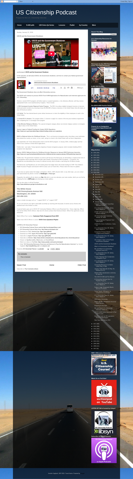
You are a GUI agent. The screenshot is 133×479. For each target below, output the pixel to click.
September (98, 182)
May (96, 192)
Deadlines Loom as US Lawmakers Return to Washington (104, 316)
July (96, 187)
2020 (94, 167)
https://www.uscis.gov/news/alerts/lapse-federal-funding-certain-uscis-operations (39, 131)
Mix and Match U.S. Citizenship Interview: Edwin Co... (103, 308)
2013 (94, 333)
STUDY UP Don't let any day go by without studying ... (104, 212)
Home (19, 25)
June (96, 189)
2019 (94, 170)
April (96, 194)
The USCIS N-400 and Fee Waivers (104, 277)
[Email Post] (48, 249)
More (94, 25)
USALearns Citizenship (100, 299)
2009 (94, 343)
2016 (94, 326)
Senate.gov (44, 173)
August (97, 184)
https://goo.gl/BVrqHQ (44, 235)
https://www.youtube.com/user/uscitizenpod (50, 242)
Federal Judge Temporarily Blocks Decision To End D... (104, 288)
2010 (94, 341)
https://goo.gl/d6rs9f (45, 231)
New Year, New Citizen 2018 (102, 320)
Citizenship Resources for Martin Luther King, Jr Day (103, 265)
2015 (94, 329)
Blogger (82, 473)
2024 (94, 157)
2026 (94, 152)
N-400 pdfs (30, 25)
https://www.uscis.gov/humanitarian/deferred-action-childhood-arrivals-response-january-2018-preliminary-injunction (49, 154)
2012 (94, 336)
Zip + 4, (43, 177)
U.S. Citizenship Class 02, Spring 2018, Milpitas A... (103, 284)
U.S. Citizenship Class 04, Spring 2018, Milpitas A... (103, 253)
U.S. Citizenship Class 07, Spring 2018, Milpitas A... (103, 208)
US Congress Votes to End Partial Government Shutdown (104, 240)
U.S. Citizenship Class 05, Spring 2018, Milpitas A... (103, 236)
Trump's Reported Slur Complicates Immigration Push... (104, 257)
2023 (94, 160)
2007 (94, 348)
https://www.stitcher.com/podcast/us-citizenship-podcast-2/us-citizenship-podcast (56, 238)
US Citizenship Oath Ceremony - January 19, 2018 (103, 216)
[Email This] (51, 249)
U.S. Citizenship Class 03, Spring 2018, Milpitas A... (103, 261)
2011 (94, 338)
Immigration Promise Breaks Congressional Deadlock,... (102, 232)
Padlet (72, 25)
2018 (94, 172)
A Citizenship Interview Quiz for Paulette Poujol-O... (103, 280)
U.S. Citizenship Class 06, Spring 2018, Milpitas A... (103, 228)
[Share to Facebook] (57, 249)
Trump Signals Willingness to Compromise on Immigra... (102, 292)
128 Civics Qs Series (46, 25)
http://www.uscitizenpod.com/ (50, 229)
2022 (94, 162)
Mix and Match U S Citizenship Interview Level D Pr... (103, 249)
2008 (94, 346)
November (98, 177)
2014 (94, 331)
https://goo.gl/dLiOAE (50, 233)
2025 (94, 155)
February (97, 199)
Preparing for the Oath (100, 305)
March (97, 197)
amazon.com (46, 246)
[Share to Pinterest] (59, 249)
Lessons (62, 25)
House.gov (52, 173)
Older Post (82, 265)
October (97, 179)
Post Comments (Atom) (31, 269)
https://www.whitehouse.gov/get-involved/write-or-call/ (32, 184)
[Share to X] (55, 249)
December (98, 174)
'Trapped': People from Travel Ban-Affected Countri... (104, 204)
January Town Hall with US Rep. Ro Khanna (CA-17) (104, 269)
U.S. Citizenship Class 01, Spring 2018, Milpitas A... (103, 296)
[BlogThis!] (53, 249)
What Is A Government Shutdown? (104, 246)
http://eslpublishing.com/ (33, 246)
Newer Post (21, 265)
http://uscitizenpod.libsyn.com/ (52, 227)
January (97, 202)
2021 (94, 165)
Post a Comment (25, 257)
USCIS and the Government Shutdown (36, 72)
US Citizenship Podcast (46, 12)
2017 (94, 324)
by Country (83, 25)
